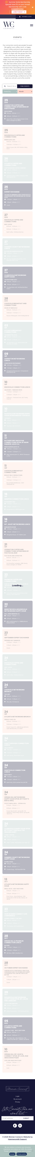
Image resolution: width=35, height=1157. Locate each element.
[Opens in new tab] (15, 1126)
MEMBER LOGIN (27, 16)
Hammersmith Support (17, 1139)
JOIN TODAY (18, 12)
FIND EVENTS (24, 86)
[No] (33, 1151)
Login (17, 1096)
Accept (12, 1154)
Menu (32, 25)
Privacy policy (21, 1154)
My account (18, 1099)
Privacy (17, 1102)
